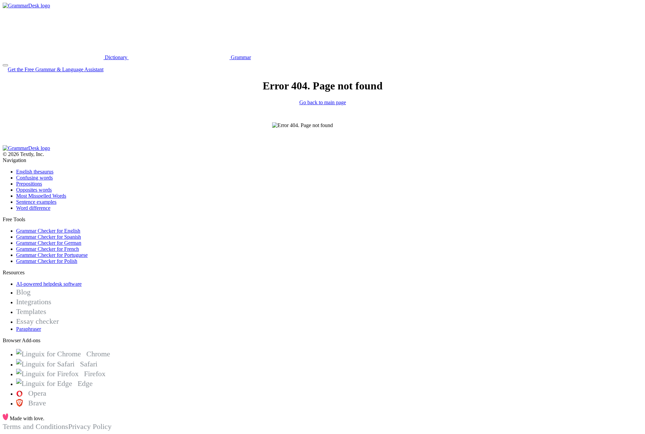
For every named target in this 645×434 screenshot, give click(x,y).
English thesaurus (34, 171)
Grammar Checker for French (47, 249)
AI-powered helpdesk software (49, 284)
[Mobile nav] (5, 65)
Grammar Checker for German (48, 243)
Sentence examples (36, 202)
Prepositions (29, 184)
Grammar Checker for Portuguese (52, 255)
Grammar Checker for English (48, 231)
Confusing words (34, 178)
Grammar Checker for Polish (46, 261)
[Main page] (26, 5)
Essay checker (37, 321)
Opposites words (34, 190)
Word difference (33, 208)
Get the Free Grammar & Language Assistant (55, 69)
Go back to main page (322, 102)
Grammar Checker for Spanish (48, 237)
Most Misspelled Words (41, 196)
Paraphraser (28, 329)
